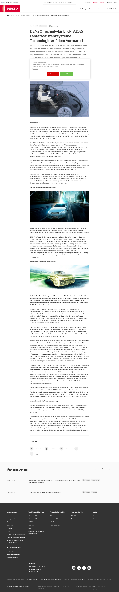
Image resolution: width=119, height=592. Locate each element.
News (12, 15)
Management (11, 519)
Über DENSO (43, 26)
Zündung (108, 580)
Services (101, 8)
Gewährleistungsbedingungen (16, 534)
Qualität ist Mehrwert (13, 554)
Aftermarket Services (34, 519)
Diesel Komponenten (32, 580)
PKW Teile (53, 516)
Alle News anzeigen (105, 469)
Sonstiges (66, 580)
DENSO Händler (112, 8)
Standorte (10, 525)
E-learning (109, 2)
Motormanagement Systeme (53, 580)
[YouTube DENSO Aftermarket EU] (73, 568)
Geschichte (10, 522)
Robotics (31, 525)
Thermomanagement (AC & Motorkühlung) (83, 580)
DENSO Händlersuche (77, 516)
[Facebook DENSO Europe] (84, 568)
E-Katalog (82, 8)
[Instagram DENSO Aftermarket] (89, 568)
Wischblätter (101, 580)
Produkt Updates (55, 525)
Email (66, 449)
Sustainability (95, 480)
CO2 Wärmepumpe (34, 522)
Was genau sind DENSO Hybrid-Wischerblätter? (45, 492)
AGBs (8, 531)
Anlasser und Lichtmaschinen (15, 580)
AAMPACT (10, 551)
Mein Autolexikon (12, 557)
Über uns (73, 8)
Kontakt (9, 528)
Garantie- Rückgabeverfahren (16, 537)
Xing (36, 454)
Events (95, 519)
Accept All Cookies (66, 73)
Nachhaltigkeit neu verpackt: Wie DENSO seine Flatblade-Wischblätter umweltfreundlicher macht (54, 481)
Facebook (53, 449)
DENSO (10, 8)
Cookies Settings (52, 73)
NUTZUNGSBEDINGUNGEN (84, 586)
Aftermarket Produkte (35, 516)
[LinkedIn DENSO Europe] (79, 568)
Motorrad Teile (54, 519)
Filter (41, 580)
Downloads (88, 2)
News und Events (98, 2)
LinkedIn (38, 449)
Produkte (92, 8)
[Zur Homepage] (8, 15)
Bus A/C (30, 528)
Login (116, 2)
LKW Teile (53, 522)
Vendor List (35, 68)
